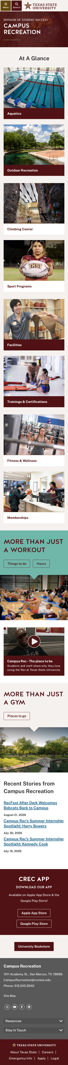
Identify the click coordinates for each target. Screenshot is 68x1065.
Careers (47, 1052)
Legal (55, 1058)
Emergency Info (20, 1058)
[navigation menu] (6, 6)
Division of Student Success (26, 20)
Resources (13, 1021)
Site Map (10, 996)
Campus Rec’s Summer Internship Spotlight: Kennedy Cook (34, 841)
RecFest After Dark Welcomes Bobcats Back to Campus (30, 805)
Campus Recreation (22, 966)
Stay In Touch (15, 1030)
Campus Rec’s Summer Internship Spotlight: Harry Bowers (34, 823)
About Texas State (23, 1052)
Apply (41, 1058)
